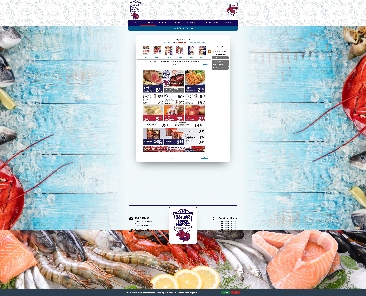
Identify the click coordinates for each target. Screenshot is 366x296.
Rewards (163, 23)
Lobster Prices (188, 28)
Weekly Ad (148, 23)
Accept (225, 292)
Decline (235, 292)
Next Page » (204, 64)
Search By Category (181, 42)
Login (230, 16)
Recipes (178, 23)
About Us (229, 23)
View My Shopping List (197, 42)
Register (235, 16)
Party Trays (193, 23)
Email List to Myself (218, 64)
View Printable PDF (167, 42)
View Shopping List (218, 58)
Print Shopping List (218, 61)
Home (134, 23)
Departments (212, 23)
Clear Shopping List (218, 68)
